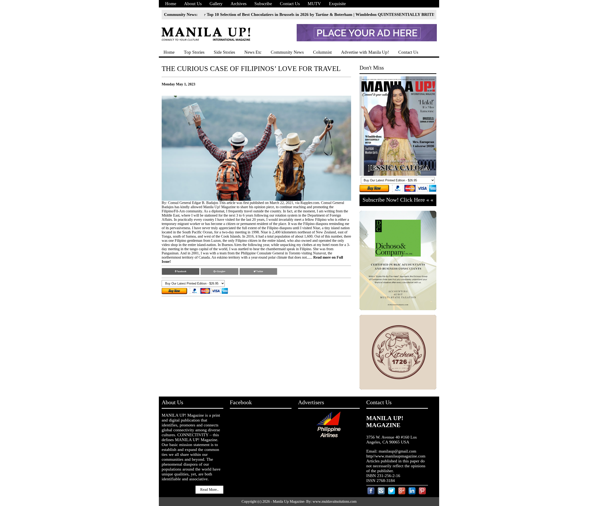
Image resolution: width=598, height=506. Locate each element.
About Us (193, 3)
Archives (238, 3)
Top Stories (194, 52)
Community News (287, 52)
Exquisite (337, 3)
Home (170, 3)
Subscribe (263, 3)
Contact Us (290, 3)
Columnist (322, 52)
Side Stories (224, 52)
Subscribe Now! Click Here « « (398, 200)
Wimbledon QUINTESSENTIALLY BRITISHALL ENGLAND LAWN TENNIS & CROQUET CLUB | (420, 14)
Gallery (216, 3)
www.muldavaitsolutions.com (334, 501)
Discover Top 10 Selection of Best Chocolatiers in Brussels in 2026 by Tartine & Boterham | (243, 14)
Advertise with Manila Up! (365, 52)
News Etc (252, 52)
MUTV (314, 3)
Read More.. (209, 490)
